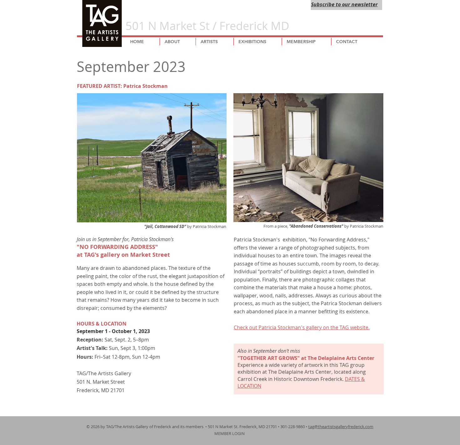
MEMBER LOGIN (230, 433)
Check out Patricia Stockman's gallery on (281, 327)
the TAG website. (349, 327)
